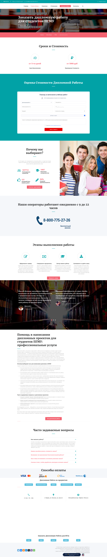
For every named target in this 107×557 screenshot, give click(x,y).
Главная (26, 6)
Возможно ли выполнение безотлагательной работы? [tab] (47, 455)
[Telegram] (18, 550)
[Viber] (31, 550)
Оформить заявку (53, 278)
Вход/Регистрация (102, 1)
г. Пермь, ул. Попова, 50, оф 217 (17, 1)
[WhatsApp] (34, 550)
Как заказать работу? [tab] (37, 439)
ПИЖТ (28, 540)
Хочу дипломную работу (53, 418)
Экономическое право (67, 484)
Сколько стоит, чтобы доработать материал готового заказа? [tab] (49, 462)
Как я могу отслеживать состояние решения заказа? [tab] (47, 458)
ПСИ (78, 540)
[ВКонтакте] (21, 550)
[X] (29, 550)
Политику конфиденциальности (55, 125)
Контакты (76, 6)
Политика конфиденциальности (83, 552)
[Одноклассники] (23, 550)
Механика (78, 484)
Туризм (53, 484)
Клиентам (44, 6)
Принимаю (53, 125)
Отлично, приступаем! (34, 187)
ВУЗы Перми (49, 34)
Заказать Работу (65, 6)
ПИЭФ (41, 540)
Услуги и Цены (34, 6)
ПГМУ (55, 34)
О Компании (54, 6)
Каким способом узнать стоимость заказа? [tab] (44, 451)
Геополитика (29, 484)
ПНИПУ (53, 540)
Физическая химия (41, 484)
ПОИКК (65, 540)
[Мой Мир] (26, 550)
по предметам (61, 480)
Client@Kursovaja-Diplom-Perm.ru (32, 1)
